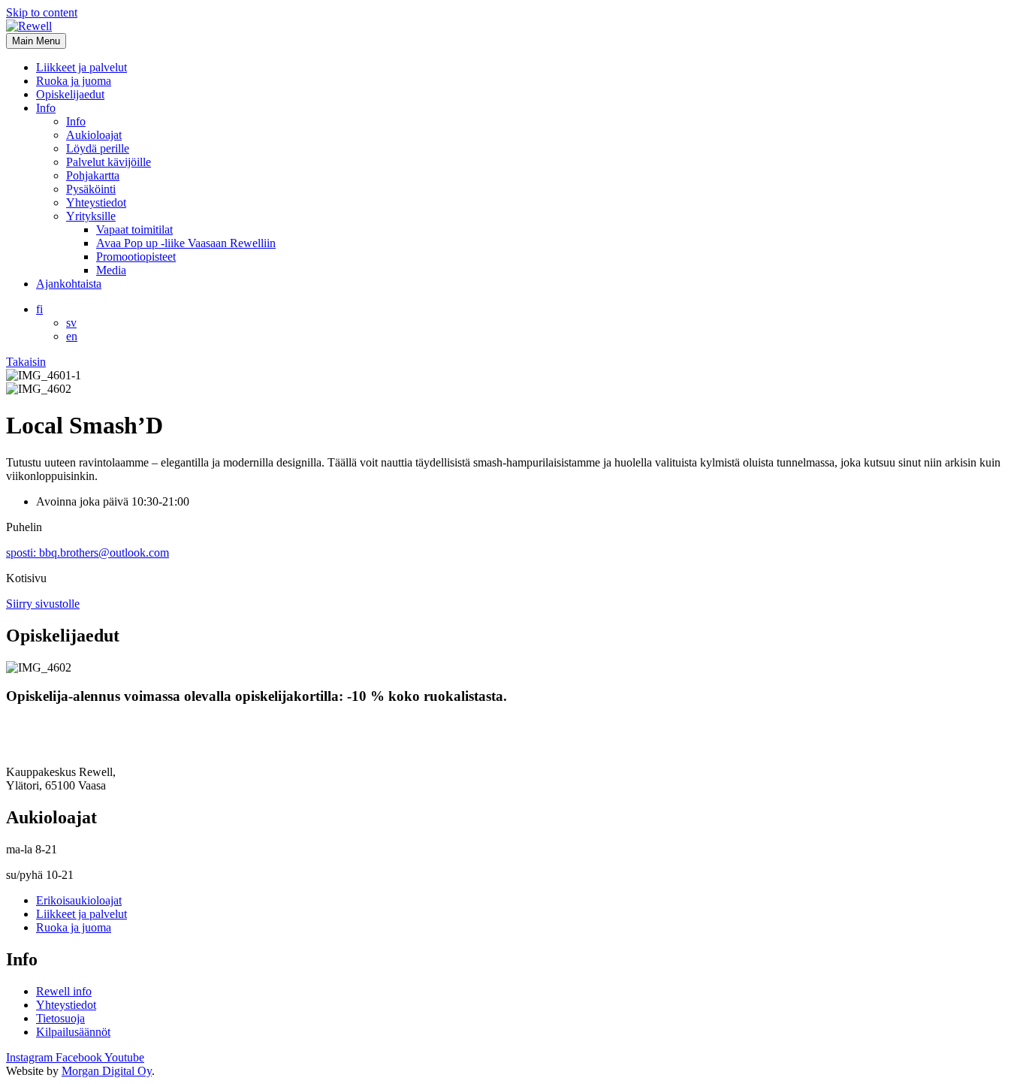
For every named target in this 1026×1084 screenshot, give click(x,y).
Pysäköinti (91, 189)
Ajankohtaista (68, 283)
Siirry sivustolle (43, 603)
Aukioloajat (94, 134)
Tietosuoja (60, 1018)
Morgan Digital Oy (107, 1070)
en (71, 336)
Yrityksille (91, 216)
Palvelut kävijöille (108, 162)
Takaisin (26, 361)
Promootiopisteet (136, 256)
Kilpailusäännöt (73, 1031)
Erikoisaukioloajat (79, 900)
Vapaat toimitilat (134, 229)
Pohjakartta (92, 175)
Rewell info (64, 991)
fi (39, 309)
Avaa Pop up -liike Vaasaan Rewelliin (186, 243)
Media (111, 270)
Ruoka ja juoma (73, 80)
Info (46, 107)
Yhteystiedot (96, 202)
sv (71, 322)
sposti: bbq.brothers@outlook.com (87, 552)
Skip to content (41, 12)
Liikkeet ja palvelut (81, 67)
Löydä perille (97, 148)
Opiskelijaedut (70, 94)
